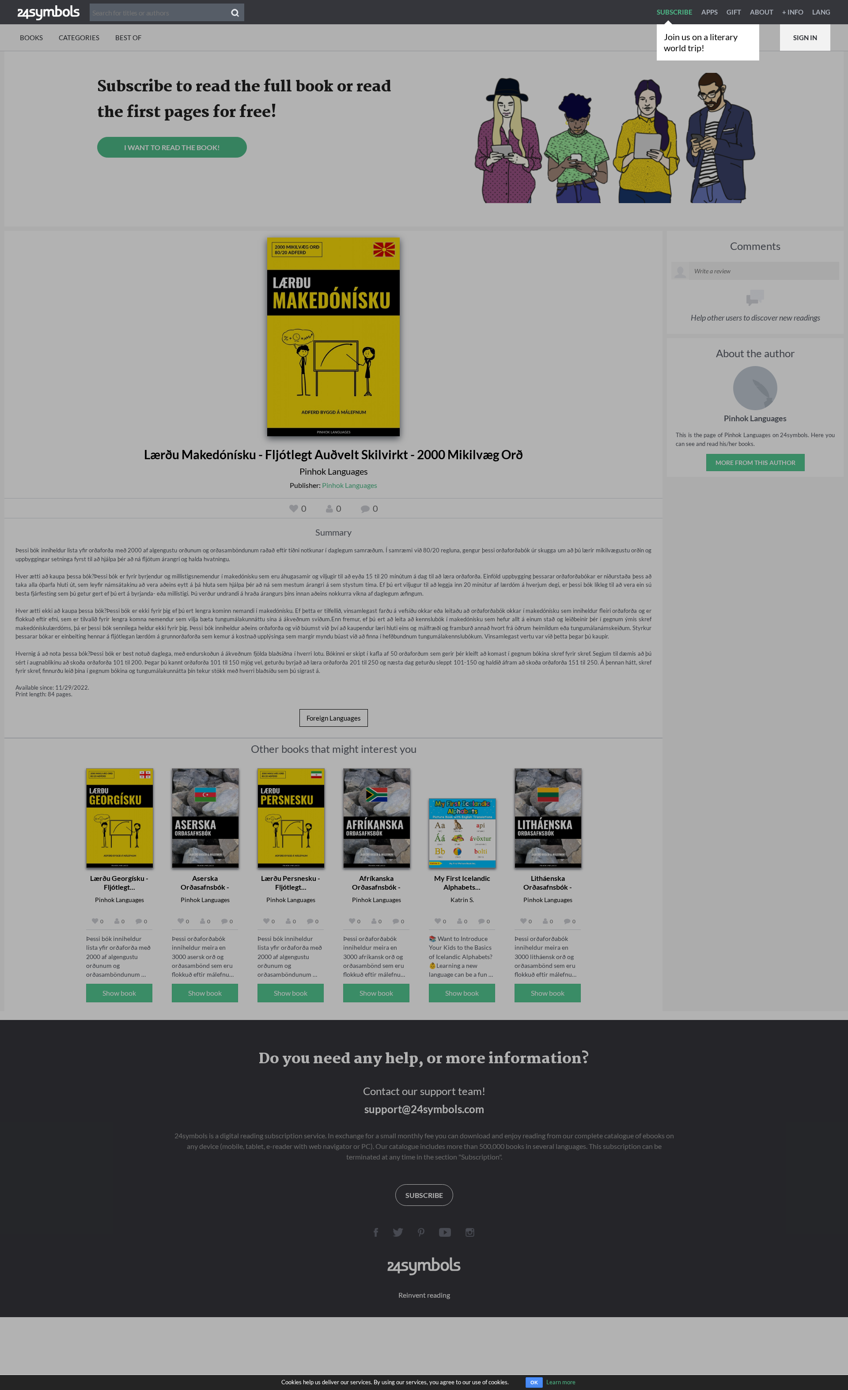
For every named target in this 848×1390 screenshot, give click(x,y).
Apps (709, 12)
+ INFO (792, 12)
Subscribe (675, 12)
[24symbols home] (49, 11)
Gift (734, 12)
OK (534, 1382)
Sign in (805, 38)
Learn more (560, 1382)
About (761, 12)
